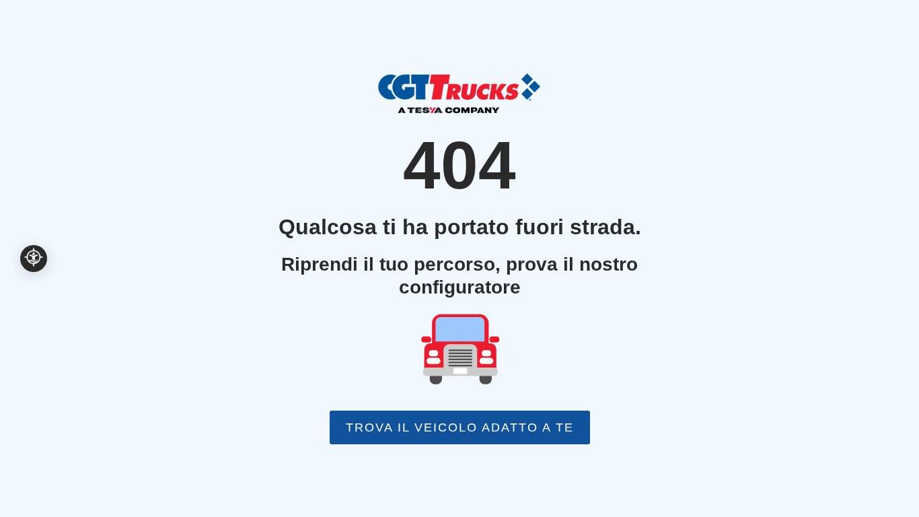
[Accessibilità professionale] (33, 258)
